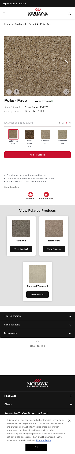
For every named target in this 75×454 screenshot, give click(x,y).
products (19, 24)
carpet (32, 24)
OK (36, 447)
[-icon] (7, 32)
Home (7, 24)
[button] (66, 63)
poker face (46, 24)
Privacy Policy (43, 440)
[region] (37, 434)
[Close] (69, 420)
